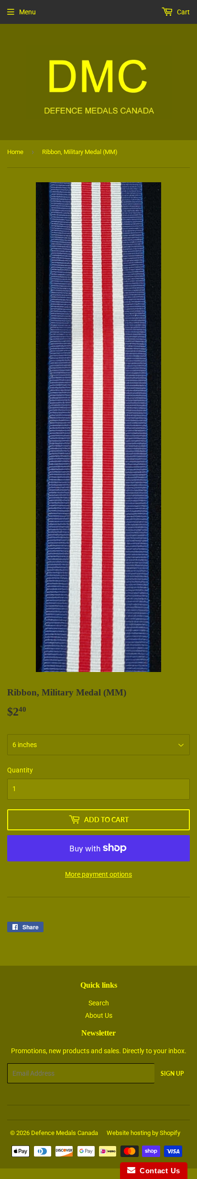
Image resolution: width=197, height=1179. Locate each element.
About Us (98, 1015)
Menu (27, 12)
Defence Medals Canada (64, 1132)
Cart (182, 12)
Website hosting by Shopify (143, 1132)
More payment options (98, 874)
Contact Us (157, 1171)
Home (15, 151)
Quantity (20, 770)
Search (98, 1003)
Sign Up (172, 1073)
